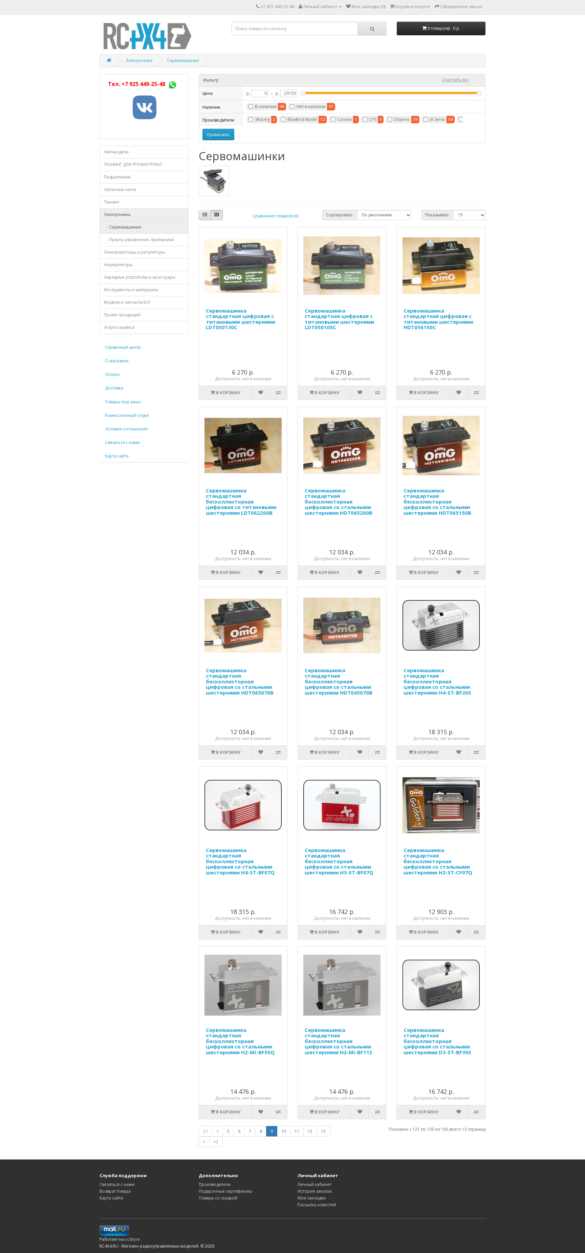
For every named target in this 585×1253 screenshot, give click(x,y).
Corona (344, 119)
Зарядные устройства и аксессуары (139, 277)
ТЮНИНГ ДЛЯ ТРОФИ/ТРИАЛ (133, 164)
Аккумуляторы (118, 265)
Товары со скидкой (218, 1198)
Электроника (139, 60)
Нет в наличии (311, 106)
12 (310, 1131)
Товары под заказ (122, 402)
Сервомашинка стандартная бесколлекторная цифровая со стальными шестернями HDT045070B (338, 681)
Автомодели (116, 152)
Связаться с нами (122, 442)
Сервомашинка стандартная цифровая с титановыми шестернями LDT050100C (339, 319)
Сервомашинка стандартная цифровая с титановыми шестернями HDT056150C (438, 319)
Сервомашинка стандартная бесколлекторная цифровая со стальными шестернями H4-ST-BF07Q (240, 861)
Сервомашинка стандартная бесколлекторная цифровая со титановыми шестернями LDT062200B (241, 501)
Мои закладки (312, 1198)
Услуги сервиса (119, 327)
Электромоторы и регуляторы (134, 252)
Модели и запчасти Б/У (127, 302)
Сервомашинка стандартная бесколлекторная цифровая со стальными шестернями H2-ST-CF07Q (438, 861)
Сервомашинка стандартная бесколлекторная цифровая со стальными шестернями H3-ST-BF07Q (339, 861)
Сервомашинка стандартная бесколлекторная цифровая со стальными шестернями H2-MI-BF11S (338, 1041)
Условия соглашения (126, 429)
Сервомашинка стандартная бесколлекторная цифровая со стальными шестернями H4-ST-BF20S (437, 681)
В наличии (266, 106)
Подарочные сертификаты (225, 1191)
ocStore (132, 1239)
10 (283, 1131)
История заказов (314, 1191)
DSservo (402, 119)
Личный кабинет (314, 1184)
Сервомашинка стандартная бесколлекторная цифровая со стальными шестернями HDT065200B (338, 501)
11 (297, 1131)
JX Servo (437, 119)
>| (216, 1142)
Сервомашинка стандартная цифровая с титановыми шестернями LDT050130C (240, 319)
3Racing (262, 119)
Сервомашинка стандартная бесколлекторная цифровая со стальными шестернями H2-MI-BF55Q (240, 1041)
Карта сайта (117, 456)
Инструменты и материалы (131, 290)
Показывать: (437, 215)
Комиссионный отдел (127, 415)
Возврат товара (115, 1191)
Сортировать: (339, 215)
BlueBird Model (302, 119)
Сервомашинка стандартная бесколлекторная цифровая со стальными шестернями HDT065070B (240, 681)
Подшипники (117, 177)
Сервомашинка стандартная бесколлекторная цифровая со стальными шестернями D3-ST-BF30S (437, 1041)
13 (323, 1131)
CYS (372, 119)
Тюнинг (112, 202)
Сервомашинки (183, 60)
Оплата (112, 374)
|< (205, 1131)
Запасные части (120, 189)
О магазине (117, 361)
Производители (215, 1184)
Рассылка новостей (317, 1205)
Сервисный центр (123, 347)
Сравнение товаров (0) (275, 216)
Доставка (114, 388)
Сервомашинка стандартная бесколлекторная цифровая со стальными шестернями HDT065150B (437, 501)
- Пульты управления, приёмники (139, 239)
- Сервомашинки (122, 227)
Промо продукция (122, 315)
